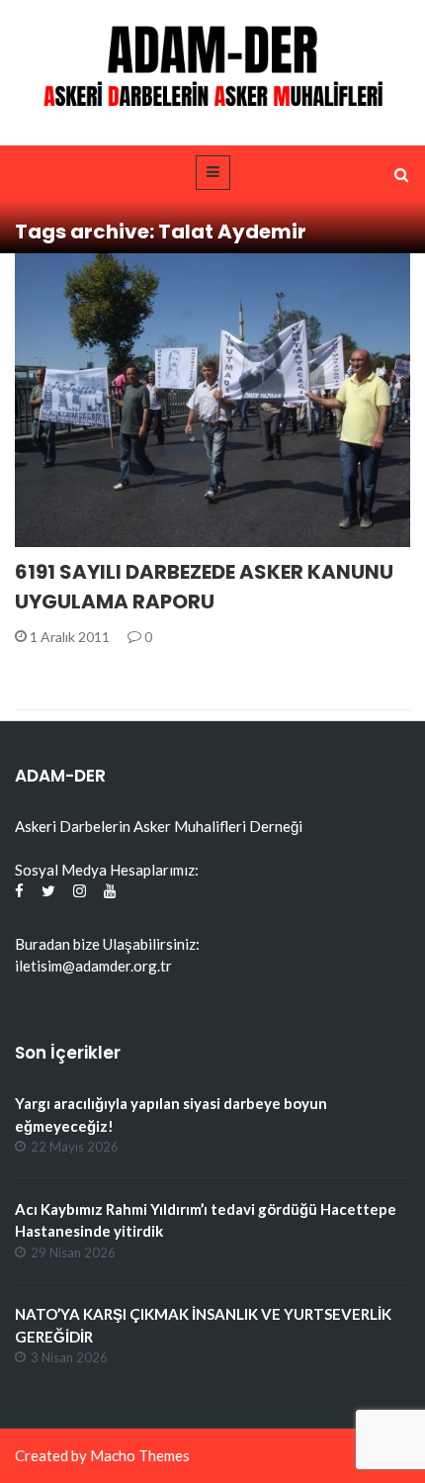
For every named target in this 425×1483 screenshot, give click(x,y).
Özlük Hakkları (95, 535)
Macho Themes (140, 1455)
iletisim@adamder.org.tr (93, 965)
